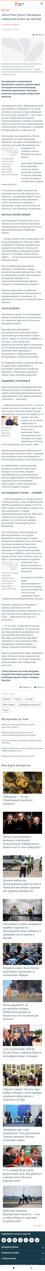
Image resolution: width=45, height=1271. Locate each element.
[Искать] (31, 1268)
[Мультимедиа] (13, 1268)
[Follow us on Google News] (31, 1240)
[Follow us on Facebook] (15, 1240)
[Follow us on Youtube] (3, 1240)
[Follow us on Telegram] (20, 1240)
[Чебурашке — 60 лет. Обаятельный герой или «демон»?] (22, 783)
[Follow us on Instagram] (9, 1240)
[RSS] (37, 1240)
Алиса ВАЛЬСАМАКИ (10, 25)
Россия (5, 10)
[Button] (38, 34)
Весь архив (38, 1226)
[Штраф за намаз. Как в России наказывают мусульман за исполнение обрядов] (22, 954)
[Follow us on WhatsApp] (26, 1240)
